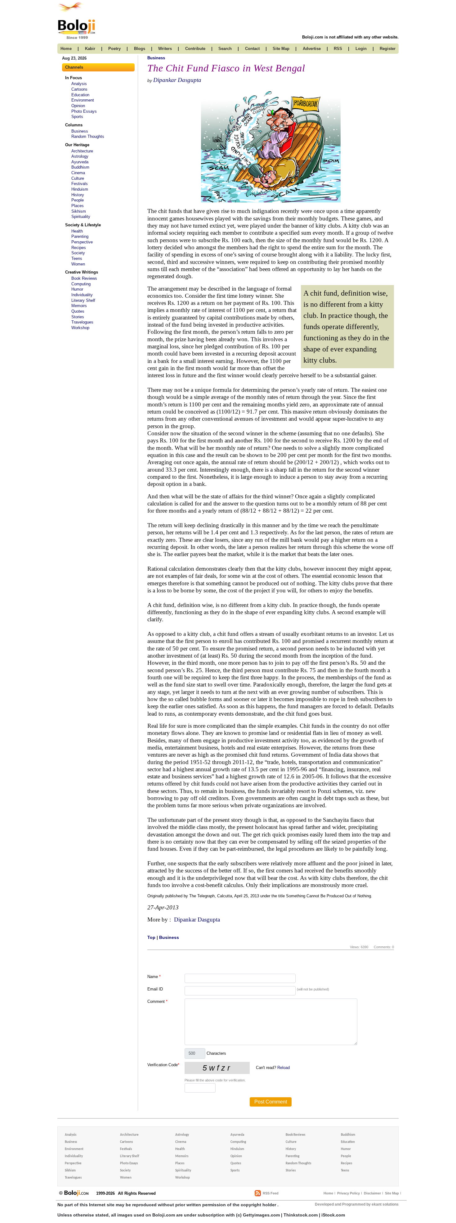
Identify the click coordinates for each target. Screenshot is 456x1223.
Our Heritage (77, 145)
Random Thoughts (87, 136)
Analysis (79, 83)
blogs (139, 48)
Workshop (80, 327)
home (66, 48)
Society (78, 253)
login (361, 48)
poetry (114, 48)
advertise (312, 48)
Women (78, 264)
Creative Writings (81, 272)
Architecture (82, 151)
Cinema (78, 172)
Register (388, 48)
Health (77, 231)
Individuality (82, 294)
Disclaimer (372, 1193)
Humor (77, 289)
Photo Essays (84, 111)
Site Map (392, 1193)
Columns (74, 125)
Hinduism (79, 189)
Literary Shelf (83, 300)
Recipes (78, 247)
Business (79, 131)
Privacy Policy (348, 1193)
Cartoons (79, 89)
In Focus (73, 77)
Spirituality (80, 216)
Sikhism (78, 211)
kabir (90, 48)
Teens (76, 258)
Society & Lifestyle (83, 225)
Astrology (79, 156)
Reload (283, 1067)
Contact (252, 48)
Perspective (82, 242)
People (77, 200)
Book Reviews (84, 278)
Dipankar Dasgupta (177, 80)
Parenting (79, 236)
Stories (77, 317)
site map (281, 48)
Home (328, 1193)
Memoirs (79, 305)
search (225, 48)
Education (80, 95)
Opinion (78, 105)
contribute (195, 48)
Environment (82, 100)
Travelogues (82, 322)
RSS (338, 48)
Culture (77, 178)
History (77, 195)
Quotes (77, 311)
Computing (81, 284)
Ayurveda (79, 162)
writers (165, 48)
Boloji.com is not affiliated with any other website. (350, 37)
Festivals (79, 183)
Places (77, 205)
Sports (77, 116)
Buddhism (80, 167)
